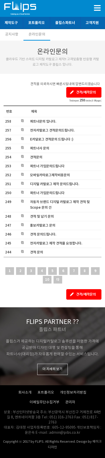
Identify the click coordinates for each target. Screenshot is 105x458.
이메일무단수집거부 (44, 402)
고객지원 (92, 23)
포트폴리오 (36, 23)
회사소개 (25, 393)
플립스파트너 (65, 23)
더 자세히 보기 (52, 369)
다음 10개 (58, 281)
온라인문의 (37, 34)
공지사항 (11, 34)
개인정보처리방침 (73, 393)
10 (47, 280)
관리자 (70, 402)
